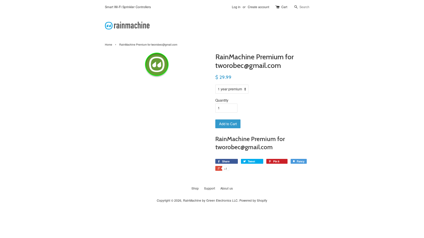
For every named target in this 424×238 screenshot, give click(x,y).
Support (209, 188)
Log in (236, 7)
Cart (284, 7)
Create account (258, 7)
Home (108, 44)
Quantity (221, 100)
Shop (195, 188)
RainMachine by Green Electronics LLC (210, 200)
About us (226, 188)
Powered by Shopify (253, 200)
